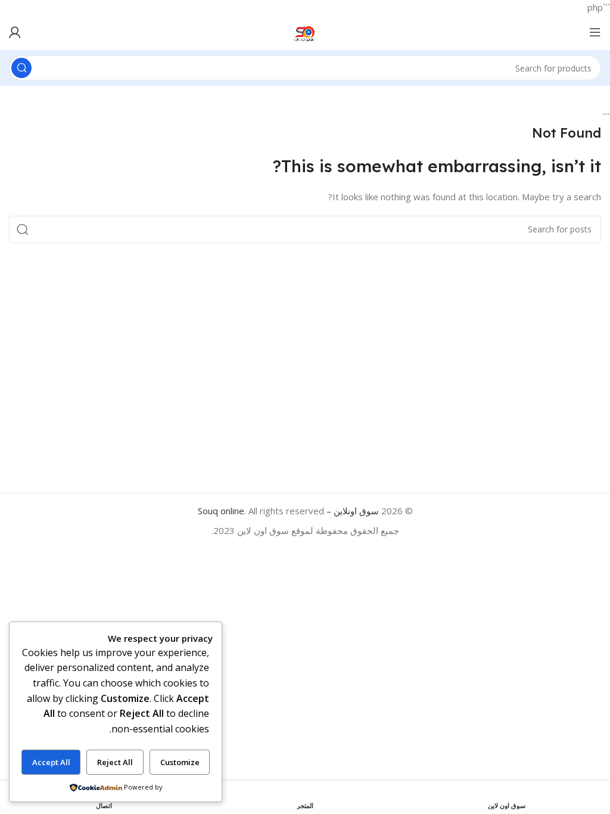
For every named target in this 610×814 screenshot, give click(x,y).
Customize (180, 762)
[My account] (15, 32)
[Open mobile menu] (595, 32)
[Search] (21, 68)
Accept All (51, 762)
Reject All (115, 762)
